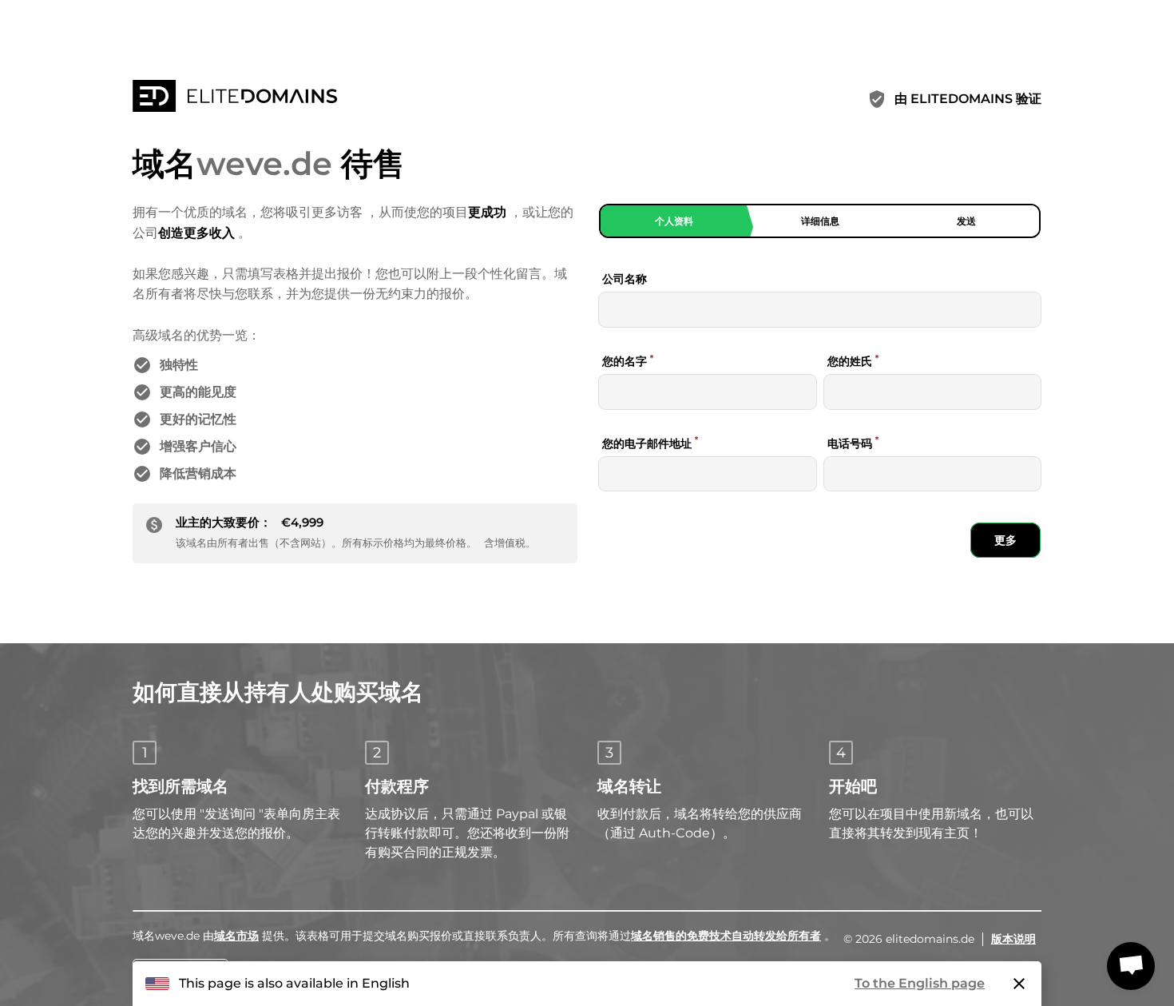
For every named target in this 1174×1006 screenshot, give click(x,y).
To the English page (920, 983)
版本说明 (1013, 939)
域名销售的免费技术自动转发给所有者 (726, 935)
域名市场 (236, 935)
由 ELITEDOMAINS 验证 (967, 98)
